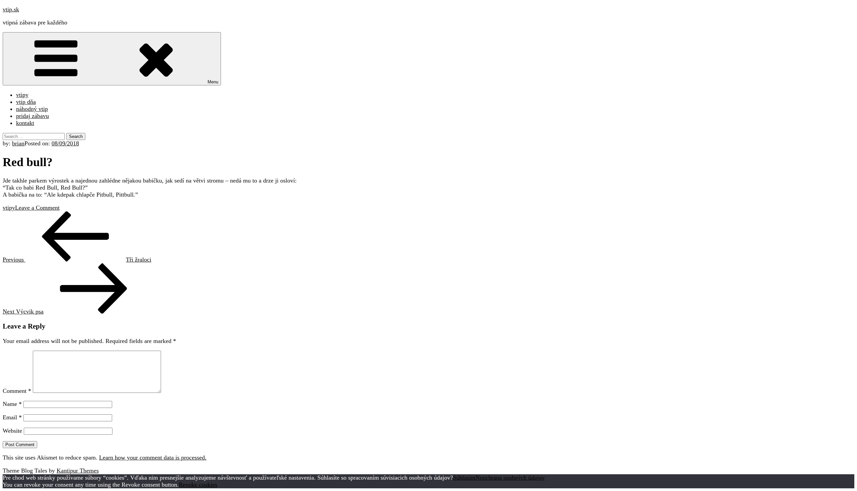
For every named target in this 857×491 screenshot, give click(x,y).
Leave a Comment (37, 207)
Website (12, 430)
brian (18, 143)
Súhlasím (464, 477)
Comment (17, 391)
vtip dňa (26, 101)
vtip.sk (11, 9)
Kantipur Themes (78, 470)
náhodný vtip (32, 109)
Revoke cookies (198, 484)
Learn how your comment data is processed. (153, 457)
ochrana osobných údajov (514, 477)
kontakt (25, 123)
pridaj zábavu (32, 116)
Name (12, 404)
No (479, 477)
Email (12, 417)
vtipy (22, 94)
